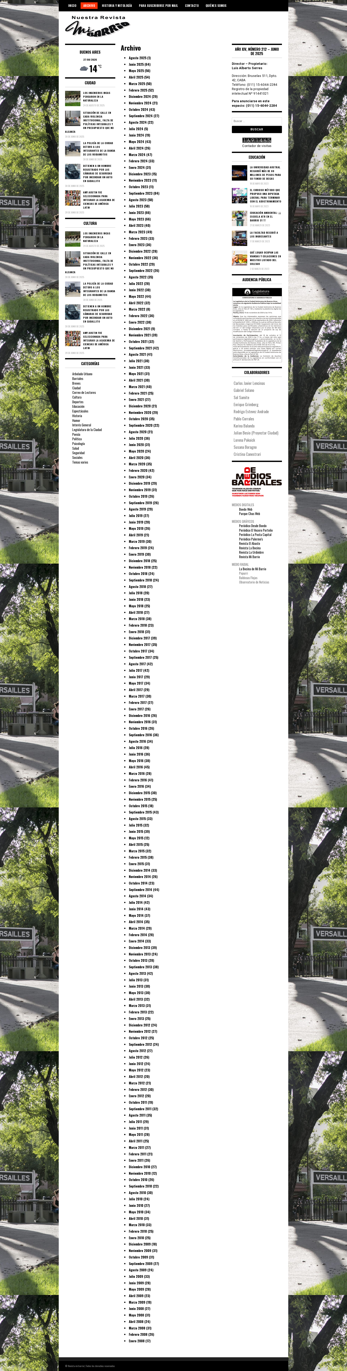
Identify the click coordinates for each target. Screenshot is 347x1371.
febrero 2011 (137, 1154)
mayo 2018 (136, 606)
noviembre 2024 (140, 103)
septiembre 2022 (141, 270)
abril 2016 (136, 767)
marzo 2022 (137, 309)
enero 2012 (136, 1095)
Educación (78, 406)
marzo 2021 (137, 386)
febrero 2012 (138, 1089)
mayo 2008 (136, 1315)
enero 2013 (136, 1018)
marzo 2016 (137, 773)
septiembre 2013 (140, 967)
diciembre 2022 (140, 251)
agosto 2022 (138, 277)
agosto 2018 (137, 586)
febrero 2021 (138, 393)
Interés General (81, 425)
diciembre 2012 (139, 1025)
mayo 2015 (136, 838)
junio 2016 (136, 754)
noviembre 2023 (140, 180)
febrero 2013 (138, 1012)
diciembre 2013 (139, 947)
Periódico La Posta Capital (255, 534)
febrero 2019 (138, 547)
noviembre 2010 (140, 1173)
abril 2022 (136, 302)
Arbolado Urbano (82, 373)
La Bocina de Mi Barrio (252, 568)
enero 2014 (136, 941)
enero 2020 (137, 477)
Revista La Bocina (250, 548)
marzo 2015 (137, 851)
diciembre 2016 (139, 715)
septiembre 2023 (141, 193)
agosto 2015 (137, 818)
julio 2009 (136, 1276)
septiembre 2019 (140, 502)
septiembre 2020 (141, 425)
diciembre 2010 (139, 1166)
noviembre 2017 (140, 644)
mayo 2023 (136, 219)
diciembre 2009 (140, 1244)
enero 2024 (137, 167)
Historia (77, 415)
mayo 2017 (136, 683)
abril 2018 (136, 612)
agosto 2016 (137, 741)
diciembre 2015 (139, 792)
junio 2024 (136, 135)
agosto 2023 (138, 199)
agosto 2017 (137, 663)
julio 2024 (136, 128)
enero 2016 (136, 786)
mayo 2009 (136, 1289)
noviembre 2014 (140, 876)
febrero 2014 (138, 934)
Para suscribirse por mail (158, 5)
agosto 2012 (137, 1050)
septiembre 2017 (140, 657)
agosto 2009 (138, 1270)
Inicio (72, 5)
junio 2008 (136, 1308)
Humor (76, 420)
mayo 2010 (136, 1212)
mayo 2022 (136, 296)
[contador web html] (257, 141)
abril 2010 (136, 1218)
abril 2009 (136, 1295)
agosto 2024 (138, 122)
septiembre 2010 (140, 1186)
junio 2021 (136, 367)
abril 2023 (136, 225)
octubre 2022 (138, 264)
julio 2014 (136, 902)
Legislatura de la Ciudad (87, 429)
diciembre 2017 (139, 638)
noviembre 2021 (140, 335)
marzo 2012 (137, 1083)
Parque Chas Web (249, 513)
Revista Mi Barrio (249, 556)
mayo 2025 (136, 70)
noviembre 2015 (140, 799)
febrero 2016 (138, 780)
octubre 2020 (138, 418)
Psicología (78, 443)
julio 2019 (136, 515)
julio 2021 (136, 360)
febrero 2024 (138, 161)
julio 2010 (136, 1199)
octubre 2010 (138, 1179)
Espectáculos (80, 411)
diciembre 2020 (140, 406)
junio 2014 (136, 909)
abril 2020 (136, 457)
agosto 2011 (137, 1115)
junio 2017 (136, 676)
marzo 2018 (137, 618)
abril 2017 (136, 689)
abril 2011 (135, 1141)
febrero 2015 (138, 857)
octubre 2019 (138, 496)
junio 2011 (136, 1128)
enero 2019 (136, 554)
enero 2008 (137, 1340)
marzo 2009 (137, 1302)
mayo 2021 (136, 373)
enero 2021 (136, 399)
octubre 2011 (138, 1102)
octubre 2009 (138, 1257)
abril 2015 (136, 844)
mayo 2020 (136, 451)
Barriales (77, 378)
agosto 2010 (137, 1192)
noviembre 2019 (140, 489)
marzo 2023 (137, 232)
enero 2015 (136, 863)
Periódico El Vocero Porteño (256, 530)
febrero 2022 (138, 315)
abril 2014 (136, 921)
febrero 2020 (138, 470)
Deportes (77, 401)
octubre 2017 (138, 651)
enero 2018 (136, 631)
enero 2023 (137, 244)
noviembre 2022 (140, 257)
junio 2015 (136, 831)
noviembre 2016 (140, 721)
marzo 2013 (137, 1005)
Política (77, 438)
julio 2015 (135, 825)
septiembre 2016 (140, 734)
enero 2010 (136, 1237)
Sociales (77, 457)
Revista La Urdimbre (251, 552)
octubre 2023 (138, 186)
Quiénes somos (216, 5)
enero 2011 (136, 1160)
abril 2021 (136, 380)
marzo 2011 (136, 1147)
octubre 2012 (138, 1037)
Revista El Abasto (249, 543)
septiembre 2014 (140, 889)
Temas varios (80, 462)
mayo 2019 (136, 528)
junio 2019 (136, 522)
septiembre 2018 (140, 580)
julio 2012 (136, 1057)
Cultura (77, 397)
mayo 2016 (136, 760)
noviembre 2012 (140, 1031)
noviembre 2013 (140, 954)
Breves (76, 383)
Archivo (89, 5)
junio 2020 (136, 444)
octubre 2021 (138, 341)
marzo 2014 (137, 928)
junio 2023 (136, 212)
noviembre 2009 (140, 1250)
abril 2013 (136, 999)
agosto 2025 (137, 57)
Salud (75, 448)
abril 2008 (136, 1321)
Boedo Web (245, 509)
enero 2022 (137, 322)
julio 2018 (136, 593)
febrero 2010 (138, 1231)
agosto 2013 (137, 973)
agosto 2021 (137, 354)
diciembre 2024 (140, 96)
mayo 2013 (136, 992)
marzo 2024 (137, 154)
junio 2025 (136, 64)
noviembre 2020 (140, 412)
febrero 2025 (138, 90)
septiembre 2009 (141, 1263)
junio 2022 (136, 289)
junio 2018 (136, 599)
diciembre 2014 (139, 870)
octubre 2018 (138, 573)
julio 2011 (135, 1121)
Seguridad (78, 452)
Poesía (76, 434)
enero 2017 (136, 709)
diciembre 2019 (139, 483)
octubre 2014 (138, 883)
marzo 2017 (137, 696)
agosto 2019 (137, 509)
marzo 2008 (137, 1328)
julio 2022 (136, 283)
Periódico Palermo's (251, 539)
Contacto (192, 5)
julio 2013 (136, 980)
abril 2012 (136, 1076)
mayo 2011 (136, 1134)
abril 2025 (136, 77)
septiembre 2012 (140, 1044)
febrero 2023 (138, 238)
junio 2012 (136, 1063)
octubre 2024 (138, 109)
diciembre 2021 (139, 328)
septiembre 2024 (141, 115)
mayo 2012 (136, 1070)
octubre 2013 (138, 960)
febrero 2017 (138, 702)
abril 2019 (136, 535)
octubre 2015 (138, 805)
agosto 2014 (137, 896)
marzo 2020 (137, 464)
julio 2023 (136, 206)
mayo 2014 (136, 915)
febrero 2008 (138, 1334)
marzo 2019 (137, 541)
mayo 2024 (136, 141)
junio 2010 (136, 1205)
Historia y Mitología (117, 5)
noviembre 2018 (140, 567)
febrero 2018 (138, 625)
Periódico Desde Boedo (253, 525)
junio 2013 (136, 986)
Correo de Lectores (84, 392)
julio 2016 (136, 747)
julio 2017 (135, 670)
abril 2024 (136, 148)
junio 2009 (136, 1283)
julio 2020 (136, 438)
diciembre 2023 (140, 174)
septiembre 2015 (140, 812)
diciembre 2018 (139, 560)
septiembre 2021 (140, 348)
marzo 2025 (137, 83)
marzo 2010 (137, 1224)
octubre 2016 (138, 728)
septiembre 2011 (140, 1108)
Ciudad (76, 388)
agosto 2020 (138, 431)
